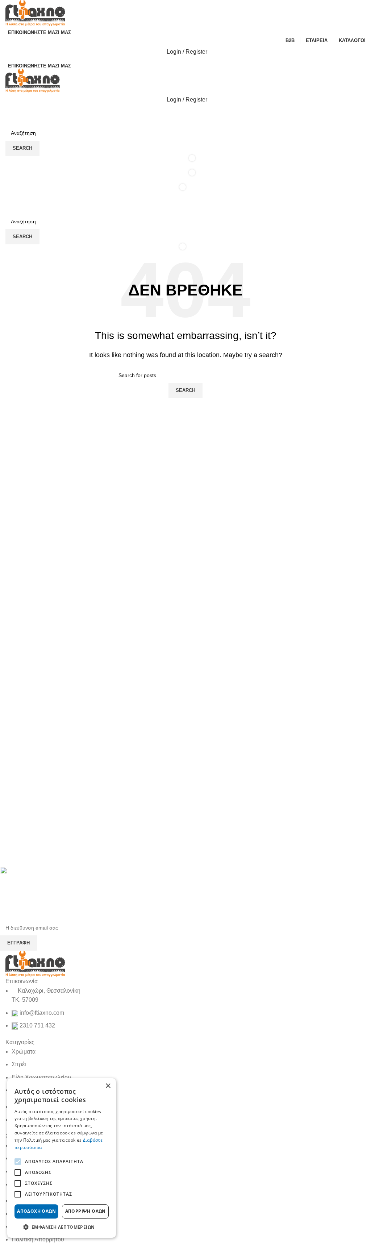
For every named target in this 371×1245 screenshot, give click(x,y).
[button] (61, 1226)
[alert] (61, 1158)
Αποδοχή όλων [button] (36, 1211)
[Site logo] (35, 12)
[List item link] (185, 1008)
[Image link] (35, 963)
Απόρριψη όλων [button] (85, 1211)
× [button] (108, 1086)
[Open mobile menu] (185, 206)
